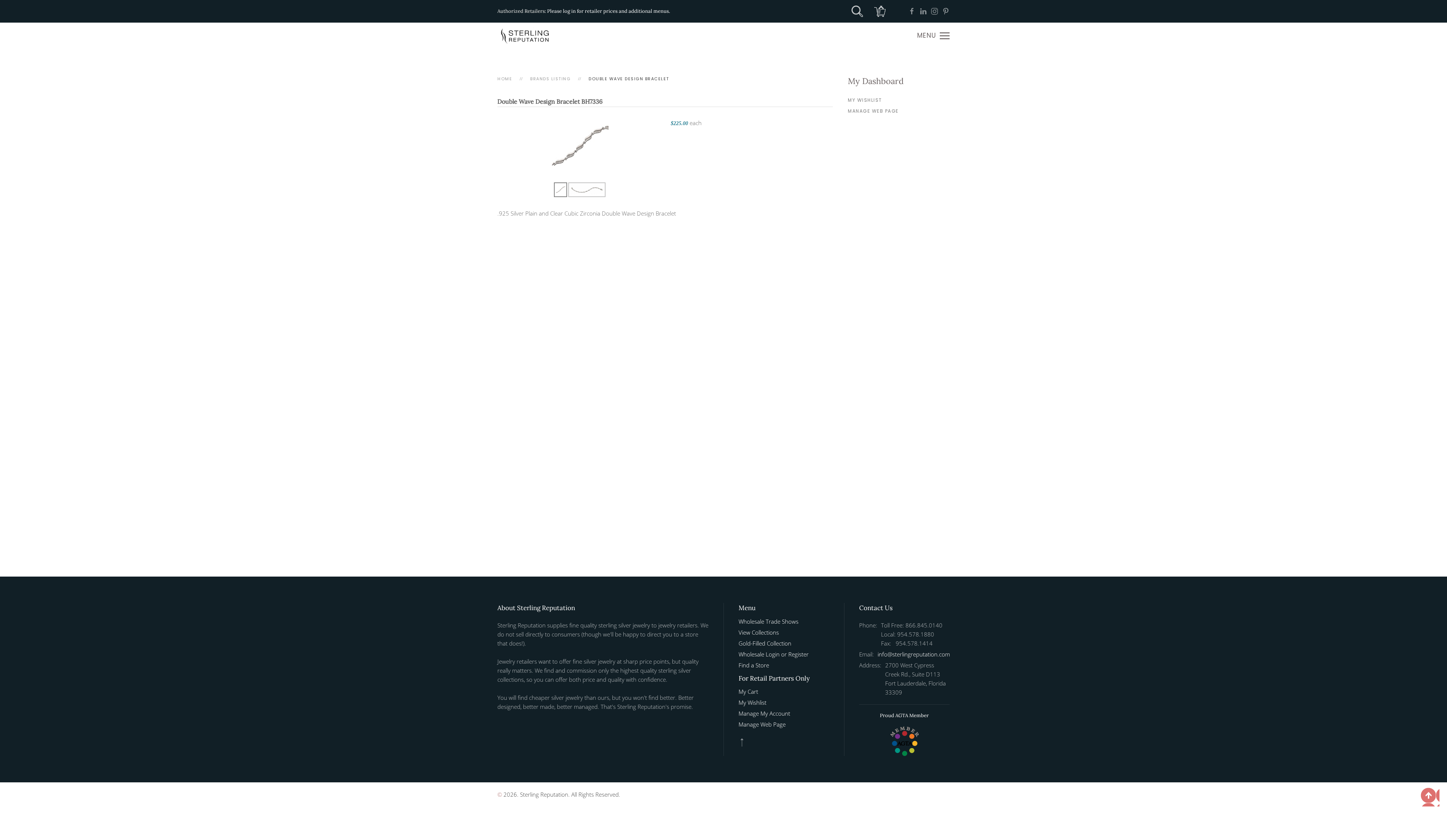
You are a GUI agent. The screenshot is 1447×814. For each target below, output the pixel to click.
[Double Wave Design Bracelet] (580, 146)
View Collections (759, 632)
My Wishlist (865, 100)
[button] (933, 36)
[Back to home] (525, 36)
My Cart (748, 691)
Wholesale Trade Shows (768, 621)
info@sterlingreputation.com (914, 654)
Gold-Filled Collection (765, 643)
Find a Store (754, 665)
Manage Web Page (873, 111)
